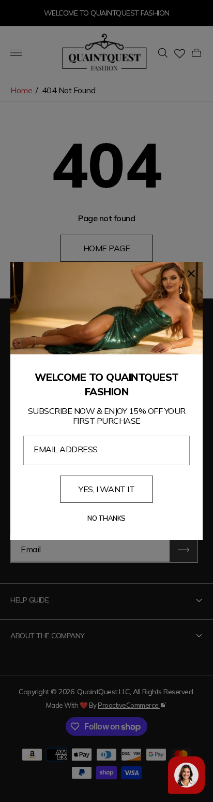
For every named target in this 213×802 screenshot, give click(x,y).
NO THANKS (106, 518)
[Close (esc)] (191, 273)
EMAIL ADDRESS (66, 449)
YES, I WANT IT (106, 489)
